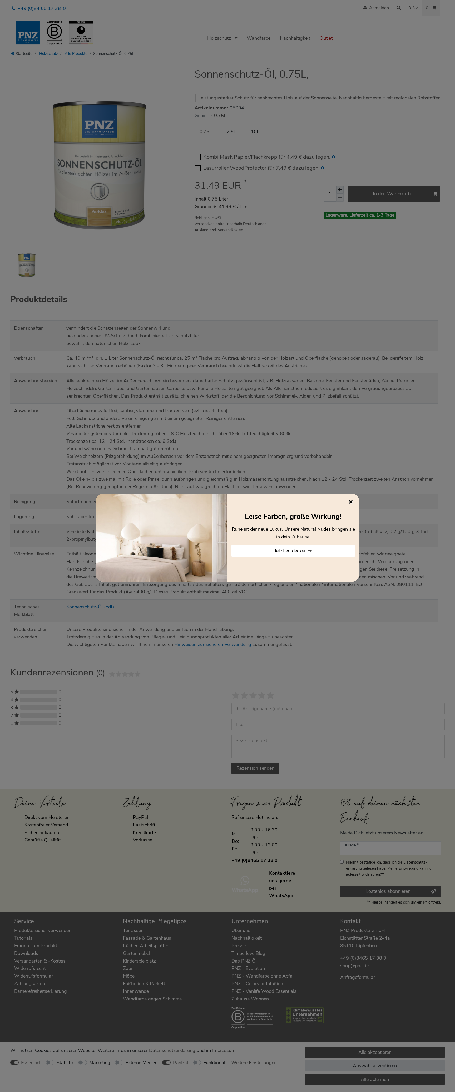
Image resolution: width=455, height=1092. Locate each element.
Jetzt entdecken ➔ (293, 551)
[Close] (351, 502)
